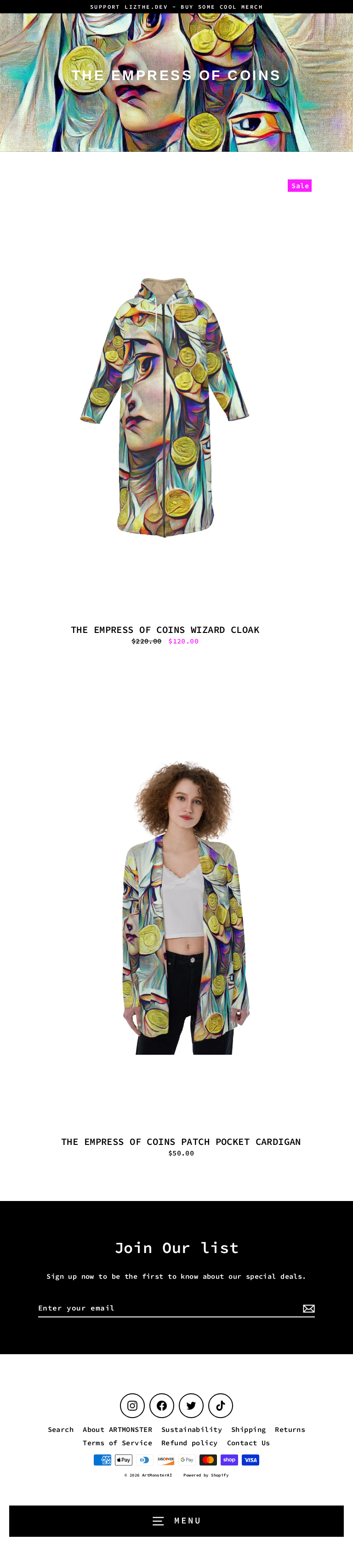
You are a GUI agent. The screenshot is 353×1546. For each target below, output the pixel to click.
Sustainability (191, 1429)
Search (61, 1429)
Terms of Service (117, 1442)
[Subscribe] (307, 1308)
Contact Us (248, 1442)
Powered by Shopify (205, 1474)
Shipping (248, 1429)
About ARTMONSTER (117, 1429)
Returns (290, 1429)
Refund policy (189, 1442)
